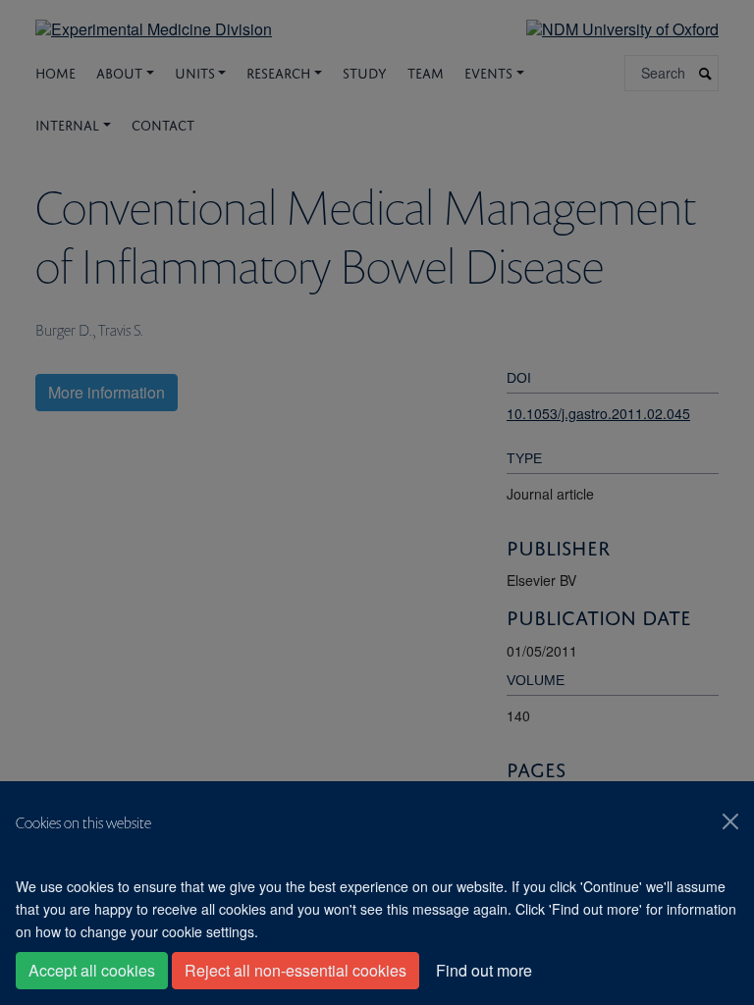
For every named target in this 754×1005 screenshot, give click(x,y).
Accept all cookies (91, 970)
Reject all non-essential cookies (295, 970)
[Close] (730, 821)
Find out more (484, 970)
